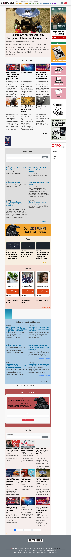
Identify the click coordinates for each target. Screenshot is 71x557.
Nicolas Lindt (15, 114)
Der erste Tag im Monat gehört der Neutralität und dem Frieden (12, 450)
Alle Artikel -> (46, 133)
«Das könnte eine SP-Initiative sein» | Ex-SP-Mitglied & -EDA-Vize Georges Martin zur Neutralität (42, 76)
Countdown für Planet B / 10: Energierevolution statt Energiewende (42, 480)
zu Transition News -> (45, 381)
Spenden (59, 43)
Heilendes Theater (42, 301)
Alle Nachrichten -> (45, 222)
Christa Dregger (15, 41)
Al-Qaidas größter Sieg (13, 346)
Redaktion (29, 114)
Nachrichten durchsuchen (11, 156)
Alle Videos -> (46, 263)
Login (65, 2)
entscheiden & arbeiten (22, 3)
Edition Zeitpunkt (24, 1)
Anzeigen (31, 1)
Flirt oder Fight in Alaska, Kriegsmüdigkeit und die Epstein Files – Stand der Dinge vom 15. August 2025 (12, 481)
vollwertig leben (34, 3)
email (27, 413)
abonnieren (6, 533)
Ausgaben (17, 1)
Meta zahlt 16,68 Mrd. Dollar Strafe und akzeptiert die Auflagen (37, 170)
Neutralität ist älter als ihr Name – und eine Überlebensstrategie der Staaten (38, 329)
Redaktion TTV (15, 81)
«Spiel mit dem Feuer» (13, 183)
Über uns (36, 1)
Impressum (55, 156)
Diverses (54, 3)
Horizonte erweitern (45, 3)
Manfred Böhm (45, 114)
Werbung (55, 158)
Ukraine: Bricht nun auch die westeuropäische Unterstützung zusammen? (38, 347)
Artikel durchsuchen (10, 434)
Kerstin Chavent (30, 81)
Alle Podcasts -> (46, 307)
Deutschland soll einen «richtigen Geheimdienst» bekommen (14, 204)
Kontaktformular (59, 64)
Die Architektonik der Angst (41, 107)
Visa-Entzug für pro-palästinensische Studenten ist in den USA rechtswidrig (16, 366)
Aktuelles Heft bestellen (58, 37)
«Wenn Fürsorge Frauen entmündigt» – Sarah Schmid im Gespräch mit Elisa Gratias (16, 329)
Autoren (54, 153)
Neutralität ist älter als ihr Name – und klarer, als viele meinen (27, 108)
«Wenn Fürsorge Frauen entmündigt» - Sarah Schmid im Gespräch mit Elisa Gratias (12, 76)
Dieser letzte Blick (12, 106)
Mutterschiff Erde (26, 72)
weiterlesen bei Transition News (22, 340)
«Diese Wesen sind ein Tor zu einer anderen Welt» (27, 254)
